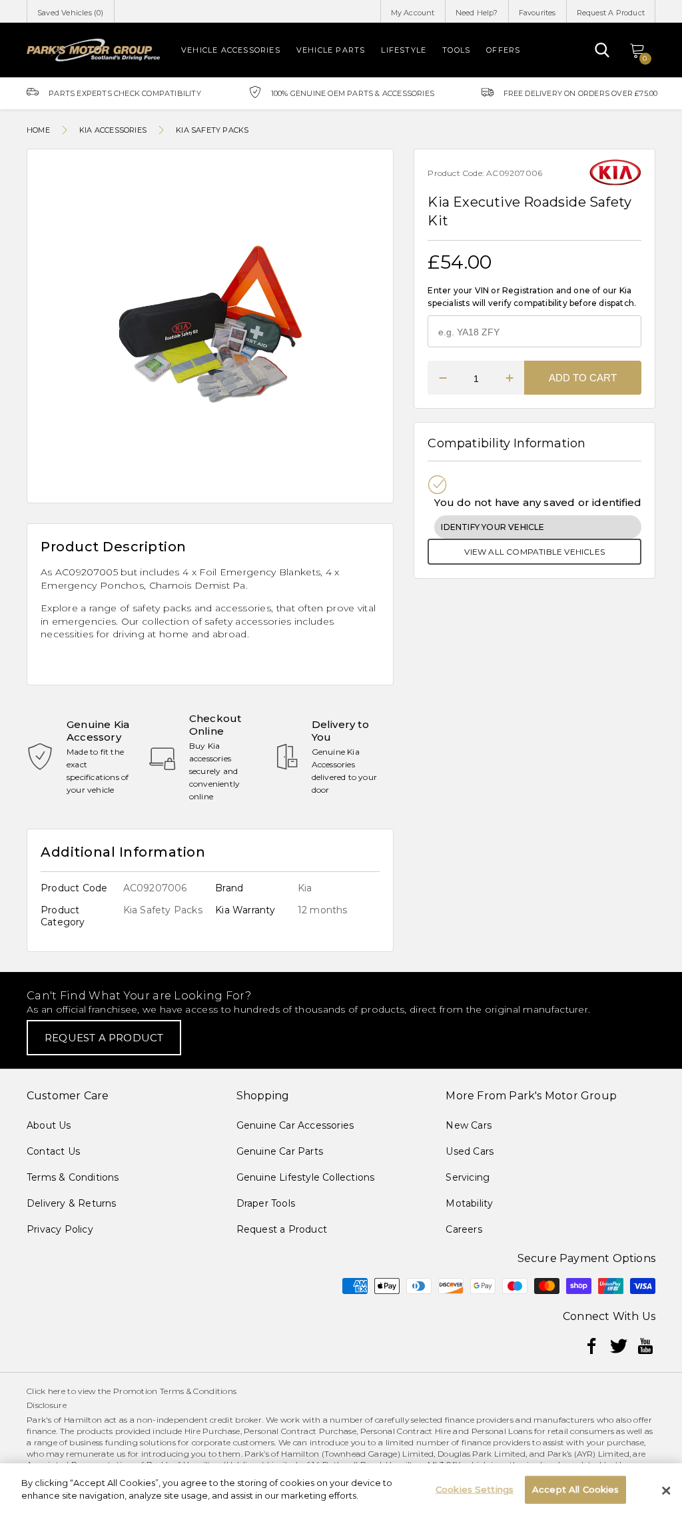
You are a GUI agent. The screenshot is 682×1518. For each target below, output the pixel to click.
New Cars (469, 1125)
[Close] (666, 1491)
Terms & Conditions (73, 1177)
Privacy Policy (60, 1229)
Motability (469, 1203)
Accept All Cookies (575, 1489)
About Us (49, 1125)
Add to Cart (583, 377)
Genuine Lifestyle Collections (305, 1177)
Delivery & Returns (72, 1203)
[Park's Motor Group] (93, 50)
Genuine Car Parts (279, 1151)
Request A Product (611, 12)
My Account (413, 12)
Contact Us (53, 1151)
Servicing (468, 1177)
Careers (464, 1229)
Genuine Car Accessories (295, 1125)
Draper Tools (265, 1203)
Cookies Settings (474, 1489)
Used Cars (470, 1151)
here (56, 1391)
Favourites (537, 12)
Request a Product (281, 1229)
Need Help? (477, 12)
